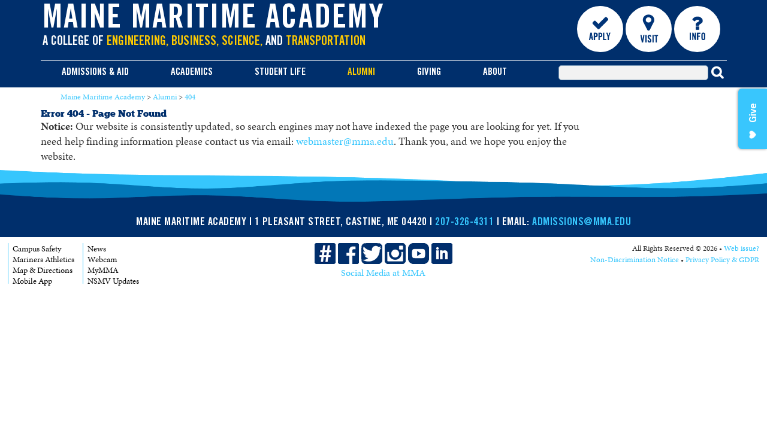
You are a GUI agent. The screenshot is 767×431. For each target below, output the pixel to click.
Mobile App (32, 281)
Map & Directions (43, 270)
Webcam (102, 259)
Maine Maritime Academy (214, 20)
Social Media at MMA (383, 273)
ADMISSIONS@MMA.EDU (581, 222)
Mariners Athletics (43, 259)
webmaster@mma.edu (345, 141)
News (96, 248)
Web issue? (741, 248)
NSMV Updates (113, 281)
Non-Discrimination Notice (634, 259)
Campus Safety (37, 248)
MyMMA (103, 270)
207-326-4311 (464, 222)
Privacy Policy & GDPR (722, 259)
